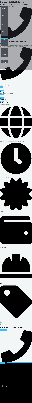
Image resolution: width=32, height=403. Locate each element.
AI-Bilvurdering (3, 392)
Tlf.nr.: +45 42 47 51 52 (4, 385)
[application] (3, 4)
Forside (2, 389)
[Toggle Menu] (4, 5)
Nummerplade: (1, 85)
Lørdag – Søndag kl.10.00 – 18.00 (5, 396)
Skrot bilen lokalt (3, 391)
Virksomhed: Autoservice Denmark (5, 386)
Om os (2, 393)
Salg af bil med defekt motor (4, 390)
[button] (3, 69)
